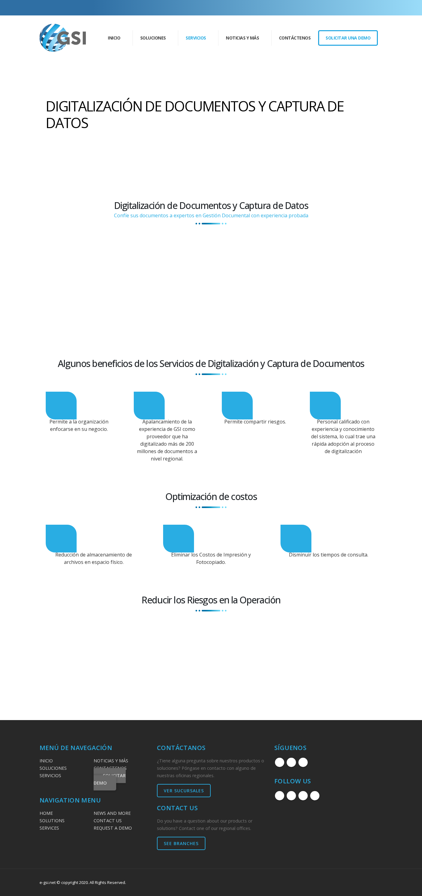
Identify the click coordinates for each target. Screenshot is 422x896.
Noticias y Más (242, 38)
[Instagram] (357, 7)
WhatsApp (314, 795)
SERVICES (49, 828)
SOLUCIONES (53, 768)
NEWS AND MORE (112, 813)
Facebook (279, 762)
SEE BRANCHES (181, 843)
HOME (46, 813)
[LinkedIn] (367, 7)
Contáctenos (295, 38)
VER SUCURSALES (184, 791)
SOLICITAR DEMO (110, 779)
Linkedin (303, 762)
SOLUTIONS (52, 820)
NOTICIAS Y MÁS (111, 761)
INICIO (114, 38)
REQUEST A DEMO (113, 828)
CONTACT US (108, 820)
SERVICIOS (50, 775)
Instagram (291, 762)
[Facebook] (347, 7)
